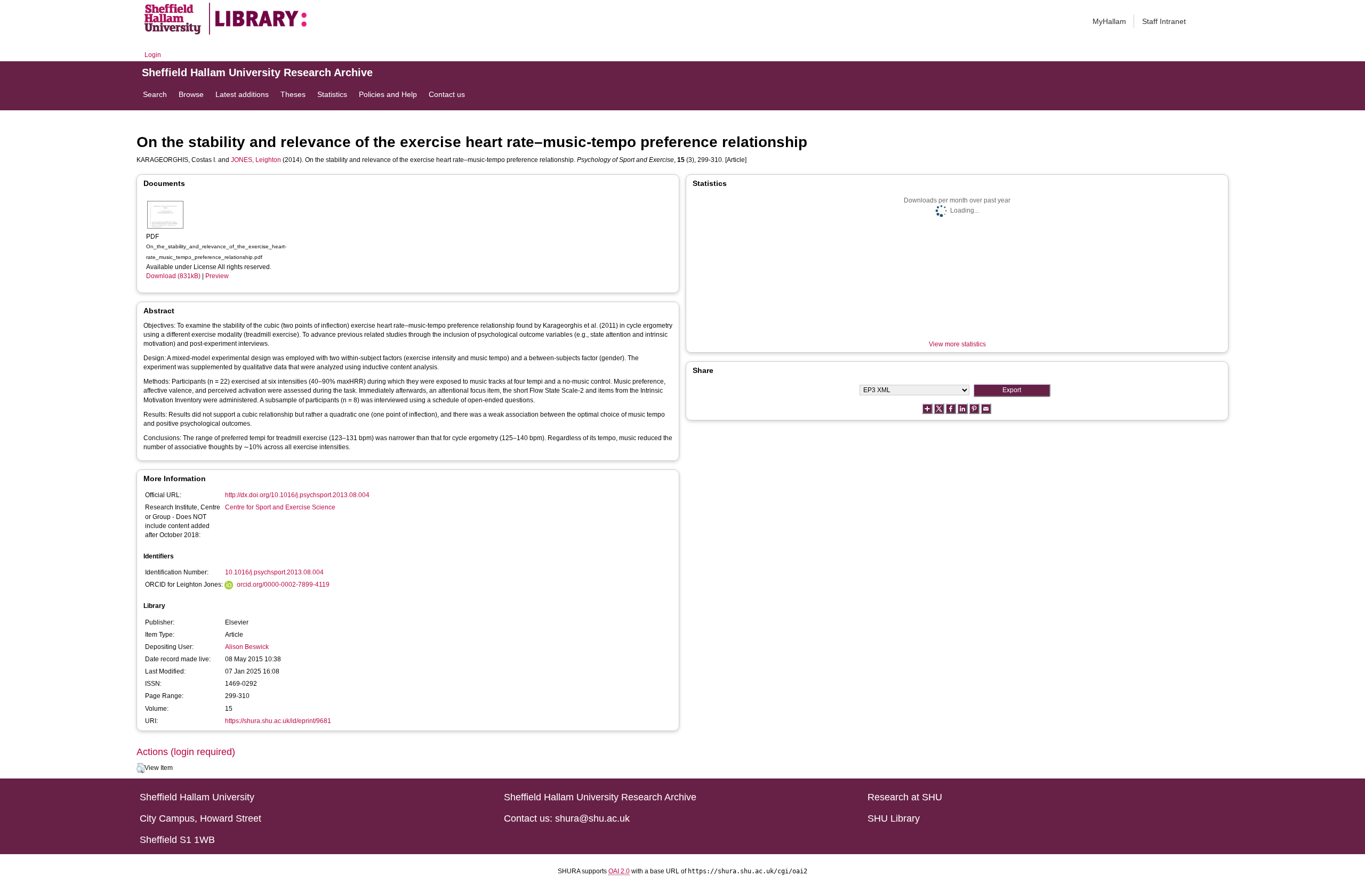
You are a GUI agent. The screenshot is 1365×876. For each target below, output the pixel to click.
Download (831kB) (173, 276)
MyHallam (1109, 21)
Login (152, 55)
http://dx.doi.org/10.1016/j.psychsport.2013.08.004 (297, 495)
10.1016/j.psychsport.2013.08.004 (274, 572)
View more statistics (957, 344)
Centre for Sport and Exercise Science (280, 507)
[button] (140, 768)
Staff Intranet (1164, 21)
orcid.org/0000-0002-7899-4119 (283, 584)
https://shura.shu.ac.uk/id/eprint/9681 (278, 721)
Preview (217, 276)
